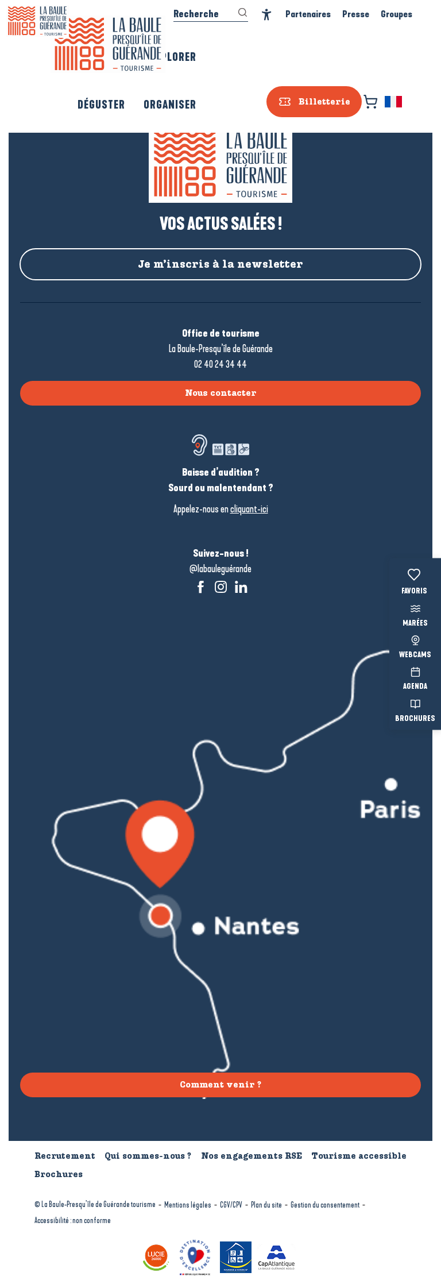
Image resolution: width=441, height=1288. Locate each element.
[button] (394, 101)
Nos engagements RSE (251, 1155)
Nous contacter (221, 393)
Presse (355, 14)
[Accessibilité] (267, 14)
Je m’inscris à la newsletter (220, 264)
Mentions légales (187, 1205)
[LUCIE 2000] (157, 1256)
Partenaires (308, 14)
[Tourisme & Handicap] (237, 1256)
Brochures (415, 718)
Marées (415, 623)
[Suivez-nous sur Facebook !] (201, 587)
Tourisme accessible (359, 1155)
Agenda (415, 687)
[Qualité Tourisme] (196, 1256)
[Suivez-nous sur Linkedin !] (241, 587)
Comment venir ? (220, 1084)
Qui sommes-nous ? (148, 1155)
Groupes (396, 14)
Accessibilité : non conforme (72, 1220)
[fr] (394, 101)
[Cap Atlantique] (278, 1256)
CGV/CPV (231, 1205)
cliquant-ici (249, 509)
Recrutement (64, 1155)
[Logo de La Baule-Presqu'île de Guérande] (220, 164)
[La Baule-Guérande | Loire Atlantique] (108, 44)
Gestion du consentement (325, 1205)
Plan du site (266, 1205)
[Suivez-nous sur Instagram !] (221, 587)
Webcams (415, 655)
